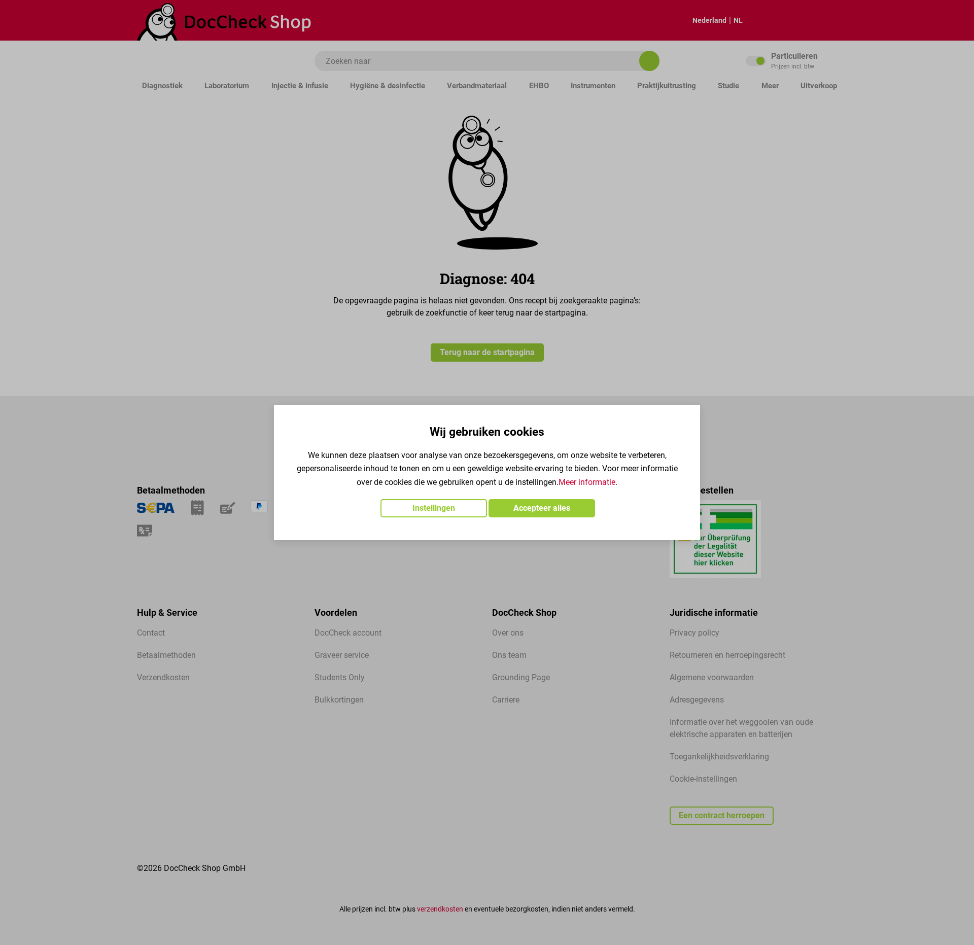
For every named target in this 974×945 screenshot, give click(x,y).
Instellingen (433, 508)
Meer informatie (587, 482)
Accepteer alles (541, 508)
